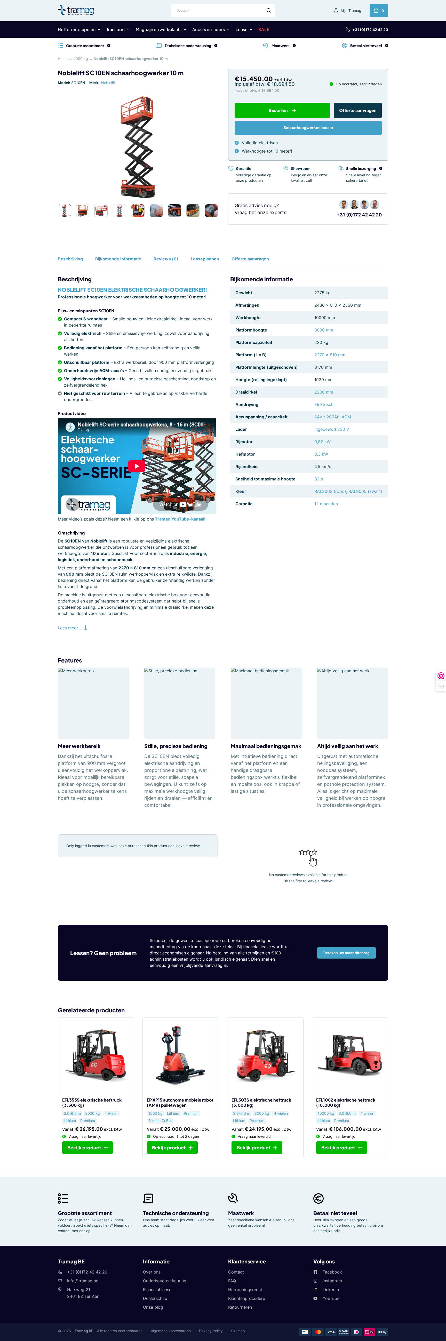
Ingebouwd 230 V (331, 429)
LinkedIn (331, 1289)
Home (63, 58)
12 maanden (326, 503)
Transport (115, 29)
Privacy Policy (211, 1331)
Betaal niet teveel (335, 1213)
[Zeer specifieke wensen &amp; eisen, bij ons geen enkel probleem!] (294, 45)
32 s (318, 478)
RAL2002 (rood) (330, 491)
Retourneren (240, 1307)
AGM (346, 416)
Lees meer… (69, 627)
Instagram (332, 1280)
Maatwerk (241, 1213)
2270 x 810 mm (329, 354)
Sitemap (238, 1331)
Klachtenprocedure (246, 1298)
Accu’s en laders (208, 29)
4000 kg (80, 58)
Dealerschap (155, 1298)
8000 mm (323, 330)
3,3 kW (321, 454)
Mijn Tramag (351, 10)
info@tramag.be (82, 1280)
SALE (264, 29)
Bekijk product (84, 1147)
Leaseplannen (205, 258)
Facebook (332, 1272)
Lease (242, 29)
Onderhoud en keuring (164, 1280)
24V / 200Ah (326, 416)
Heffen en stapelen (76, 29)
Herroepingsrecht (245, 1289)
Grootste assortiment (85, 1213)
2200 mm (323, 392)
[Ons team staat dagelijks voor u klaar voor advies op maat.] (215, 45)
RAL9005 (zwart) (365, 491)
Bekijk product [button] (169, 1147)
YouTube (331, 1298)
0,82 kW (322, 441)
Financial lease (157, 1289)
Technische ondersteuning (176, 1213)
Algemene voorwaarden (171, 1331)
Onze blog (153, 1307)
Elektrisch (323, 404)
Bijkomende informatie (118, 258)
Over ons (152, 1272)
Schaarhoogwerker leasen (308, 127)
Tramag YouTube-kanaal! (180, 519)
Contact (236, 1272)
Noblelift (108, 82)
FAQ (232, 1280)
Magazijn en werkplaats (158, 29)
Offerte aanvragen (358, 110)
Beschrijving (70, 258)
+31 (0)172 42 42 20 (370, 29)
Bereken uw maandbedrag (346, 953)
